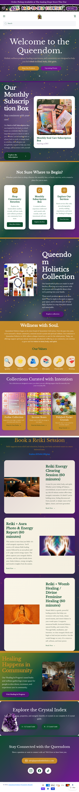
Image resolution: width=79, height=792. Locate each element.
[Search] (5, 23)
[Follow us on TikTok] (48, 771)
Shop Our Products (28, 68)
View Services (64, 219)
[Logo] (39, 16)
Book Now (50, 508)
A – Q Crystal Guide (28, 726)
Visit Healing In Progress (15, 694)
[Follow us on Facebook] (39, 771)
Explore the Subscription (13, 156)
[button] (75, 16)
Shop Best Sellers (14, 224)
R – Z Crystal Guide (50, 726)
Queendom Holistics (14, 784)
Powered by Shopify (27, 784)
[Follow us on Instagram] (31, 771)
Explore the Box (39, 222)
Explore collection (52, 314)
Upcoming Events (51, 68)
